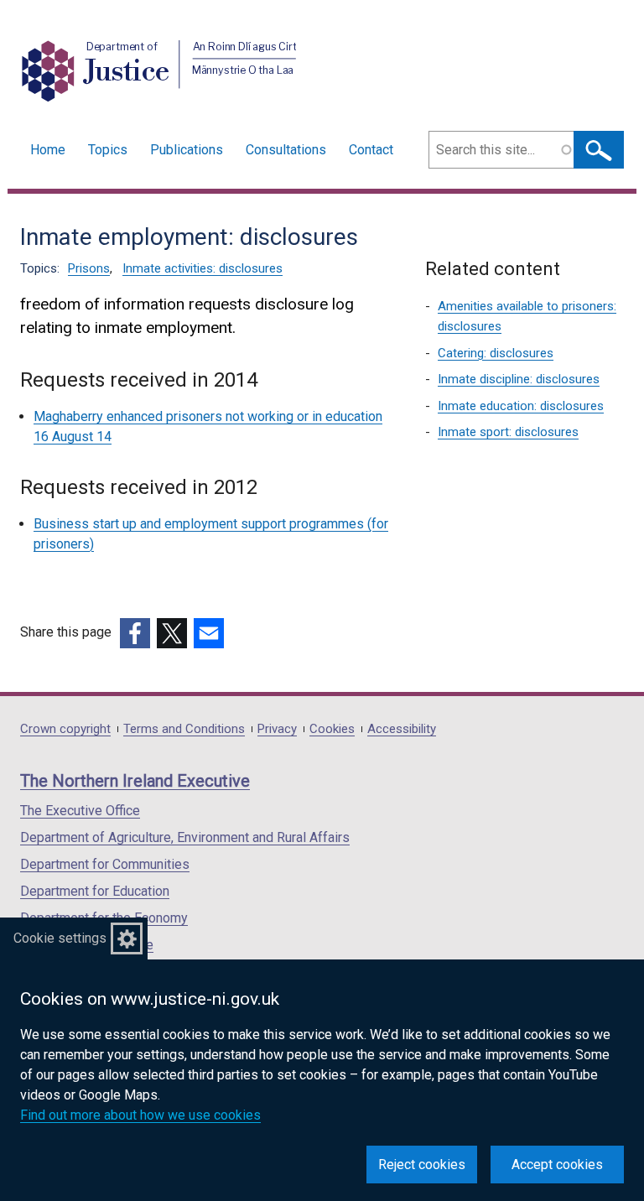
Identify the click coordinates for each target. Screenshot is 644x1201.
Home (47, 150)
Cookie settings (59, 938)
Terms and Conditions (184, 729)
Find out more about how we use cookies (140, 1115)
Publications (186, 150)
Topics (107, 150)
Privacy (277, 729)
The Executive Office (80, 811)
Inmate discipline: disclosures (519, 379)
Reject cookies (421, 1164)
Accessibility (401, 729)
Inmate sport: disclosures (508, 431)
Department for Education (94, 891)
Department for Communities (105, 864)
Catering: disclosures (495, 353)
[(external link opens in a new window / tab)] (135, 633)
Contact (371, 150)
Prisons (89, 268)
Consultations (286, 150)
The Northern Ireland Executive (135, 781)
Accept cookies (557, 1164)
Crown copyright (65, 729)
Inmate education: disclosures (521, 405)
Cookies (332, 729)
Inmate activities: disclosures (202, 268)
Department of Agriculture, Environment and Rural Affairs (185, 837)
